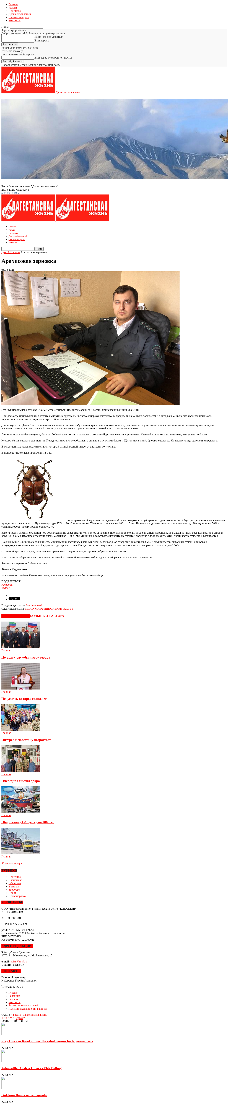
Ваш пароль (41, 40)
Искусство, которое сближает (23, 699)
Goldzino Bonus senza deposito (24, 1095)
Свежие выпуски (19, 17)
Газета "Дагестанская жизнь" (30, 1014)
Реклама (14, 999)
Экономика (15, 880)
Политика (15, 876)
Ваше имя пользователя (48, 36)
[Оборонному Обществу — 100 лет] (20, 812)
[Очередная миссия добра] (20, 770)
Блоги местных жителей (23, 1005)
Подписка (15, 10)
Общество (15, 883)
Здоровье (14, 889)
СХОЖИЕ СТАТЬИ (15, 616)
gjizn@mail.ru (19, 961)
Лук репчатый (34, 605)
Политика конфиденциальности (28, 1008)
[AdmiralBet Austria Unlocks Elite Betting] (10, 1061)
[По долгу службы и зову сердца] (20, 647)
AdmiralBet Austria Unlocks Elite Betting (31, 1068)
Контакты (14, 20)
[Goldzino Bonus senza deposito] (10, 1088)
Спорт (12, 892)
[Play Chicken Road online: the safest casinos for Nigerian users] (10, 1034)
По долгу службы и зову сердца (25, 657)
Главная (13, 4)
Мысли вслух (11, 863)
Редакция (14, 995)
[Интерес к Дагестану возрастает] (20, 729)
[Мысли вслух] (20, 853)
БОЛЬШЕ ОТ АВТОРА (47, 616)
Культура (14, 886)
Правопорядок (17, 896)
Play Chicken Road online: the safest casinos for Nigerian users (47, 1041)
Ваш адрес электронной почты (53, 57)
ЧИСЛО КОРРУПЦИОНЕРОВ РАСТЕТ (48, 608)
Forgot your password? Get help (19, 47)
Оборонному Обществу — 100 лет (27, 822)
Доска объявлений (20, 13)
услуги (13, 7)
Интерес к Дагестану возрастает (26, 740)
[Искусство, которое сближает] (20, 688)
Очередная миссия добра (20, 781)
